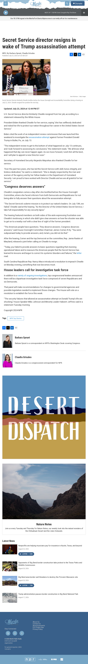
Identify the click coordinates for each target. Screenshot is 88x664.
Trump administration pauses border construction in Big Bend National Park (48, 594)
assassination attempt (39, 137)
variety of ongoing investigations (32, 275)
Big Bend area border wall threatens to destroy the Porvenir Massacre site (48, 577)
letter (79, 253)
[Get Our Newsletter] (44, 417)
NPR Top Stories (16, 318)
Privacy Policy (38, 629)
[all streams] (84, 12)
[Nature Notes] (44, 491)
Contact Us (37, 624)
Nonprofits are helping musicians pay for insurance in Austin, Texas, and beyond (50, 546)
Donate (78, 3)
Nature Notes (44, 524)
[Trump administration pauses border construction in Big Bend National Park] (9, 598)
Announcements (39, 625)
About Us (36, 622)
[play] (6, 12)
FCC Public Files (38, 627)
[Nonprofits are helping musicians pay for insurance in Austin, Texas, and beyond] (9, 549)
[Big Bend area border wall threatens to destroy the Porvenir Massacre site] (9, 581)
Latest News (8, 541)
